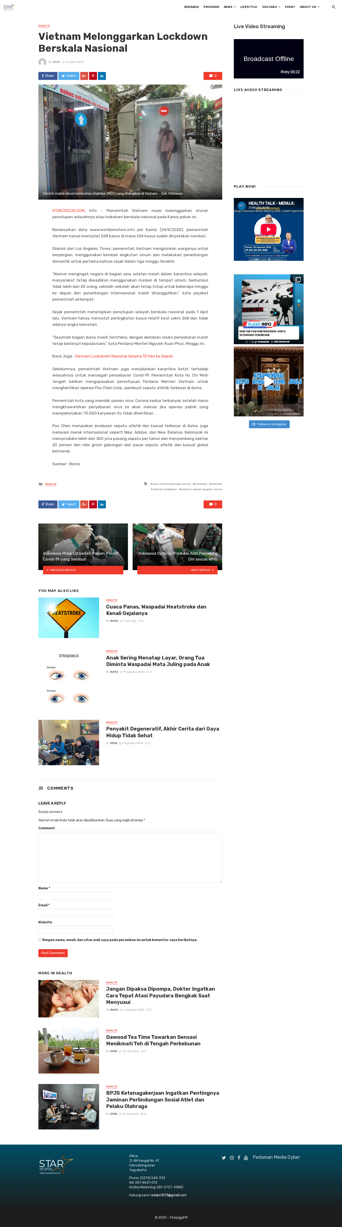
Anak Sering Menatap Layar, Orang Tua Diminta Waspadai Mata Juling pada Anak (158, 661)
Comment (46, 828)
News (228, 7)
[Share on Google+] (84, 76)
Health (44, 25)
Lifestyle (248, 7)
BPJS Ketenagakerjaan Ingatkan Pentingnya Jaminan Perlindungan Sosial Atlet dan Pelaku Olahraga (162, 1099)
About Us (308, 7)
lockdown (200, 484)
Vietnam (216, 484)
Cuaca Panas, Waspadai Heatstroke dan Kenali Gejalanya (156, 610)
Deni (56, 62)
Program (211, 7)
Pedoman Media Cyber (276, 1157)
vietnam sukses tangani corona (201, 489)
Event (290, 7)
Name (44, 888)
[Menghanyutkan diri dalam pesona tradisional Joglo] (269, 381)
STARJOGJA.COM (68, 210)
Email (44, 905)
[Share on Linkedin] (102, 76)
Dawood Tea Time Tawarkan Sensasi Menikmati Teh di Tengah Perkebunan (153, 1040)
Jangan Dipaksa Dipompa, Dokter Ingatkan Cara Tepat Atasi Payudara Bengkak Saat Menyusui (160, 995)
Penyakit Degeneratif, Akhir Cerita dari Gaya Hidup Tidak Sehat (162, 732)
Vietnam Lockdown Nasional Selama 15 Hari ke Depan (124, 356)
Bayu (114, 620)
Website (45, 922)
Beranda (191, 7)
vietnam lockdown (165, 489)
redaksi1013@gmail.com (169, 1195)
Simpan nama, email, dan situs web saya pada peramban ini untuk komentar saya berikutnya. (120, 940)
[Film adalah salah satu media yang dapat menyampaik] (269, 309)
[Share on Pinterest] (93, 76)
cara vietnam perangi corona (171, 484)
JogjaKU (269, 7)
